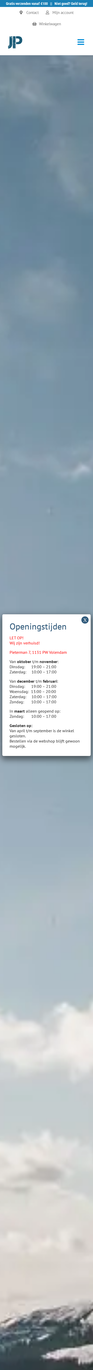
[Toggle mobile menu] (81, 42)
